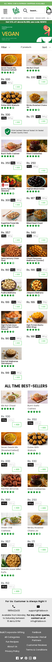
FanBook (36, 632)
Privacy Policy (12, 651)
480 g (35, 236)
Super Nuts (17, 18)
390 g (11, 586)
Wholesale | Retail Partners (36, 639)
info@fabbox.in (38, 621)
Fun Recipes (12, 641)
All (48, 18)
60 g (39, 270)
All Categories (12, 637)
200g (4, 118)
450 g (10, 83)
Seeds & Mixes (28, 18)
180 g (38, 117)
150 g (4, 83)
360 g (11, 503)
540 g (44, 117)
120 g (4, 503)
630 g (19, 338)
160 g (29, 236)
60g (39, 302)
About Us (12, 646)
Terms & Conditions (36, 649)
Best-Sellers (6, 18)
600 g (10, 118)
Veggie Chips (40, 18)
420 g (19, 163)
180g (19, 302)
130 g (4, 586)
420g (45, 77)
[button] (8, 72)
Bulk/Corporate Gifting (12, 632)
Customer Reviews (37, 645)
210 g (13, 338)
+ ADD (17, 87)
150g (13, 200)
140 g (38, 198)
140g (39, 77)
